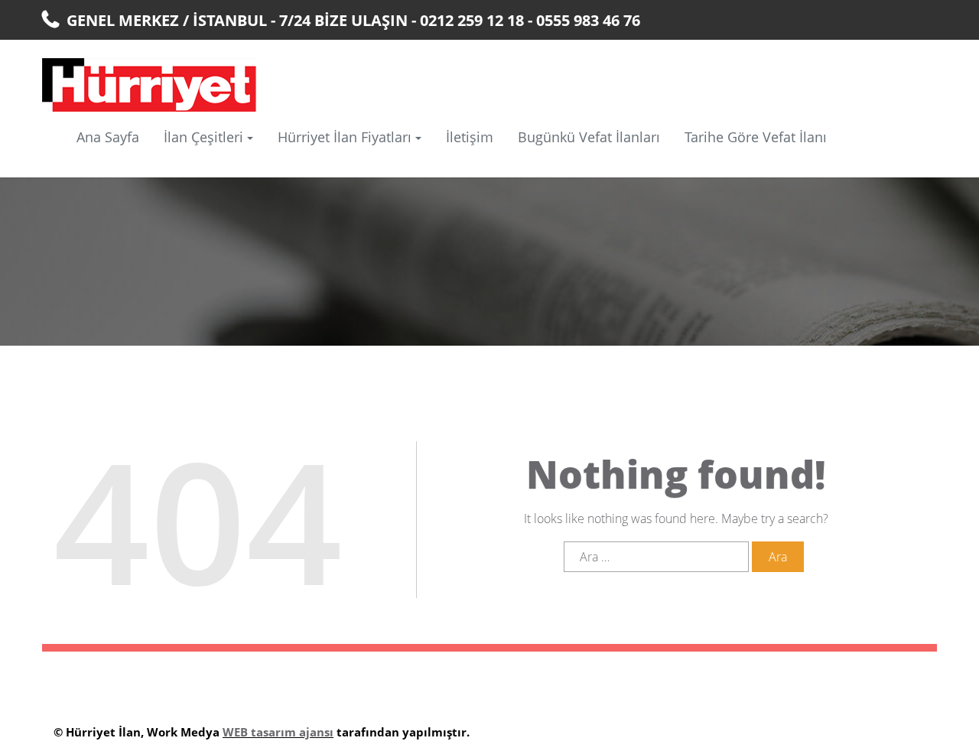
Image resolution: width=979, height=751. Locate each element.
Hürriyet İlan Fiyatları (344, 137)
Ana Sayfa (107, 137)
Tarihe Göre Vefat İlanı (756, 137)
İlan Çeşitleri (203, 137)
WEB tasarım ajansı (278, 732)
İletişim (469, 137)
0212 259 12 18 (472, 20)
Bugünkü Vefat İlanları (589, 137)
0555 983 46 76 (588, 20)
